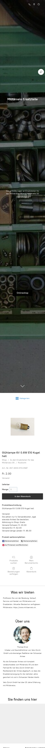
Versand (5, 478)
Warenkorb (31, 571)
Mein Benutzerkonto (31, 561)
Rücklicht (22, 462)
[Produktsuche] (41, 71)
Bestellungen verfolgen (14, 572)
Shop (4, 460)
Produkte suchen (14, 561)
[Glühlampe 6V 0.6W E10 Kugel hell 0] (22, 427)
